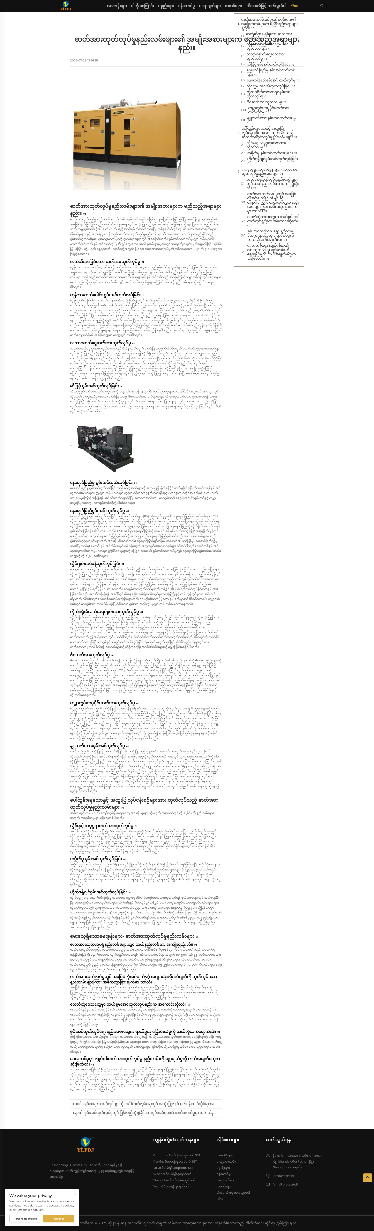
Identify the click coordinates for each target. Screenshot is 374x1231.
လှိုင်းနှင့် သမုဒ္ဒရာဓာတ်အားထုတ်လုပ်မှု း (266, 145)
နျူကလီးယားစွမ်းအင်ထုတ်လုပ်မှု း (271, 120)
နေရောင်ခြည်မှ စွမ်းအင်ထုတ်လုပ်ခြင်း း (271, 72)
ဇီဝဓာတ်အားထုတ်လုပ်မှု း (266, 102)
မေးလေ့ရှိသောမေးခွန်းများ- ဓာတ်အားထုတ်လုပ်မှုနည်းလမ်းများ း (269, 171)
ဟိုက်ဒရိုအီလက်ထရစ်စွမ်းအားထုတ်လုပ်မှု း (269, 94)
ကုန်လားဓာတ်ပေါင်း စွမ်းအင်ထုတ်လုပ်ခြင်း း (268, 46)
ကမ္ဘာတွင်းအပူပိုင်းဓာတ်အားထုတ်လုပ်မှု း (268, 110)
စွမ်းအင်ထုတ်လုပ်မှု (181, 239)
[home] (66, 5)
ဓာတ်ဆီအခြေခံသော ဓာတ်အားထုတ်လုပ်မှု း (269, 36)
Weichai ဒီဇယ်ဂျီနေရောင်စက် (172, 1174)
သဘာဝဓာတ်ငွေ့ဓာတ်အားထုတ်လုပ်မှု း (266, 56)
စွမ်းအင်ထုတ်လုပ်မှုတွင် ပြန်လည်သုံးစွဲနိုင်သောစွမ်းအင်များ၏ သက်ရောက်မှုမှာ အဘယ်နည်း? (152, 1113)
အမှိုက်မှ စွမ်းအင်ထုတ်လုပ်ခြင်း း (272, 153)
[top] (367, 1177)
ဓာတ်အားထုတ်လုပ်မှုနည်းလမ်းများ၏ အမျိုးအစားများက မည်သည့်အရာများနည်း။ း (269, 24)
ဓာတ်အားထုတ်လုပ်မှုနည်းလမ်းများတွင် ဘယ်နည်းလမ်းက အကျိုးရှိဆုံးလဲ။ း (273, 183)
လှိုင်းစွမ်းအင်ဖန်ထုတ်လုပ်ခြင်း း (270, 86)
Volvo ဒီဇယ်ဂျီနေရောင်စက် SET (173, 1168)
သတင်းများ (233, 6)
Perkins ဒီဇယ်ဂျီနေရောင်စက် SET (175, 1161)
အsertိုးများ (117, 6)
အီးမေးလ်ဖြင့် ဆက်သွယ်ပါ (266, 6)
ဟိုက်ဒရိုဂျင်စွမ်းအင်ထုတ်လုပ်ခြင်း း (272, 161)
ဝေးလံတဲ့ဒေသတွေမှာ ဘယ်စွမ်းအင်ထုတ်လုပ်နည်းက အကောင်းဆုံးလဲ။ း (273, 221)
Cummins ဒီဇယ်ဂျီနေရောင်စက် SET (176, 1155)
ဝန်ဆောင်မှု (186, 6)
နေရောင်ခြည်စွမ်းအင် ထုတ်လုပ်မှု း (273, 80)
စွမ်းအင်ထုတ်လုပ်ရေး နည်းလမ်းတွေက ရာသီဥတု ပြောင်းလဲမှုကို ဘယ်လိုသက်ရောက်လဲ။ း (271, 235)
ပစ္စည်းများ (166, 6)
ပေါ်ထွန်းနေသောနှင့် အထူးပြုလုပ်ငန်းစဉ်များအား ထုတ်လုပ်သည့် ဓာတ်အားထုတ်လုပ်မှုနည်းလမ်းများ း (269, 132)
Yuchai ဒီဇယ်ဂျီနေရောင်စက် (171, 1186)
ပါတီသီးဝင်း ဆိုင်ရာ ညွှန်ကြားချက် (271, 1223)
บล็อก (294, 6)
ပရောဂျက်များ (210, 6)
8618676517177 (283, 1176)
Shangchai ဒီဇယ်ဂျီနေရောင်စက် (174, 1180)
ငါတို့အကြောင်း (142, 6)
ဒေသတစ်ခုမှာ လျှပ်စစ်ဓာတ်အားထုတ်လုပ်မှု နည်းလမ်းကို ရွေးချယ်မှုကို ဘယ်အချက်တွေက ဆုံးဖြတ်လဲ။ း (271, 252)
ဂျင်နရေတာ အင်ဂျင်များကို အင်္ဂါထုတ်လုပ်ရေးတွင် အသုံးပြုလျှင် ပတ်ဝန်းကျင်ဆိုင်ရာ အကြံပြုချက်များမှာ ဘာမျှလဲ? (169, 1104)
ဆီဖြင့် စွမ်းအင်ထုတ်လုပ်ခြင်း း (270, 64)
